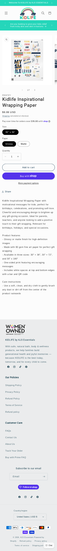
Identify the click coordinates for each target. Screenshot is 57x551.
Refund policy (12, 412)
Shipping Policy (13, 385)
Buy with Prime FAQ (15, 457)
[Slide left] (22, 90)
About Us (10, 444)
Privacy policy (41, 541)
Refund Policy (12, 398)
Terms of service (22, 546)
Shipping (6, 116)
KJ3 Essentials (27, 537)
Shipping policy (38, 546)
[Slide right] (35, 90)
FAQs (8, 431)
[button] (6, 13)
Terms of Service (13, 405)
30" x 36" (10, 132)
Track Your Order (14, 451)
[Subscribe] (44, 476)
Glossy (9, 144)
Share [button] (8, 191)
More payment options (28, 183)
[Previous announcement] (5, 3)
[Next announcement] (52, 3)
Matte (24, 144)
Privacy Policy (12, 392)
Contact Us (11, 437)
